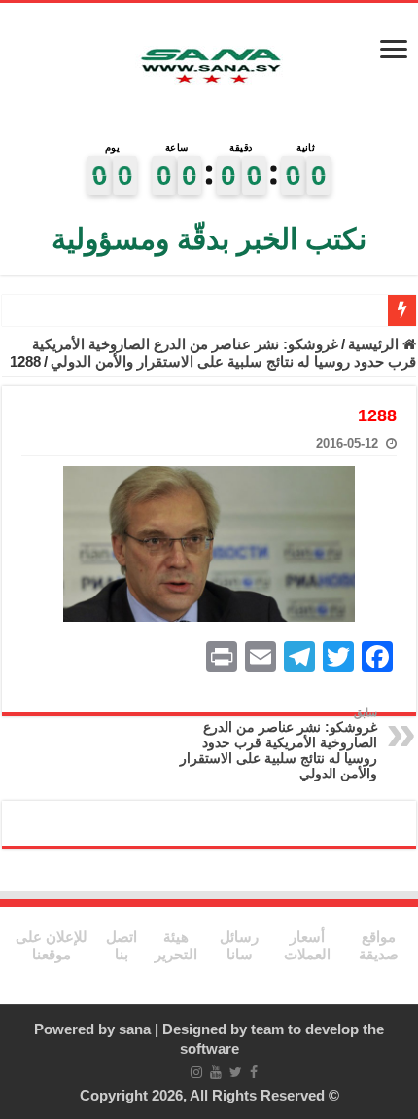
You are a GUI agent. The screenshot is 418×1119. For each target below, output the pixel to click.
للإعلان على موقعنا (51, 945)
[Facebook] (254, 1072)
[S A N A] (209, 68)
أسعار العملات (307, 945)
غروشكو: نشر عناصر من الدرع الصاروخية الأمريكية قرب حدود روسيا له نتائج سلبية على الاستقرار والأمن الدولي (224, 353)
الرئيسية (375, 344)
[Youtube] (216, 1072)
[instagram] (196, 1072)
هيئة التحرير (176, 945)
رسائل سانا (239, 945)
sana (135, 1029)
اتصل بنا (121, 945)
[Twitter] (235, 1072)
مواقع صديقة (379, 945)
